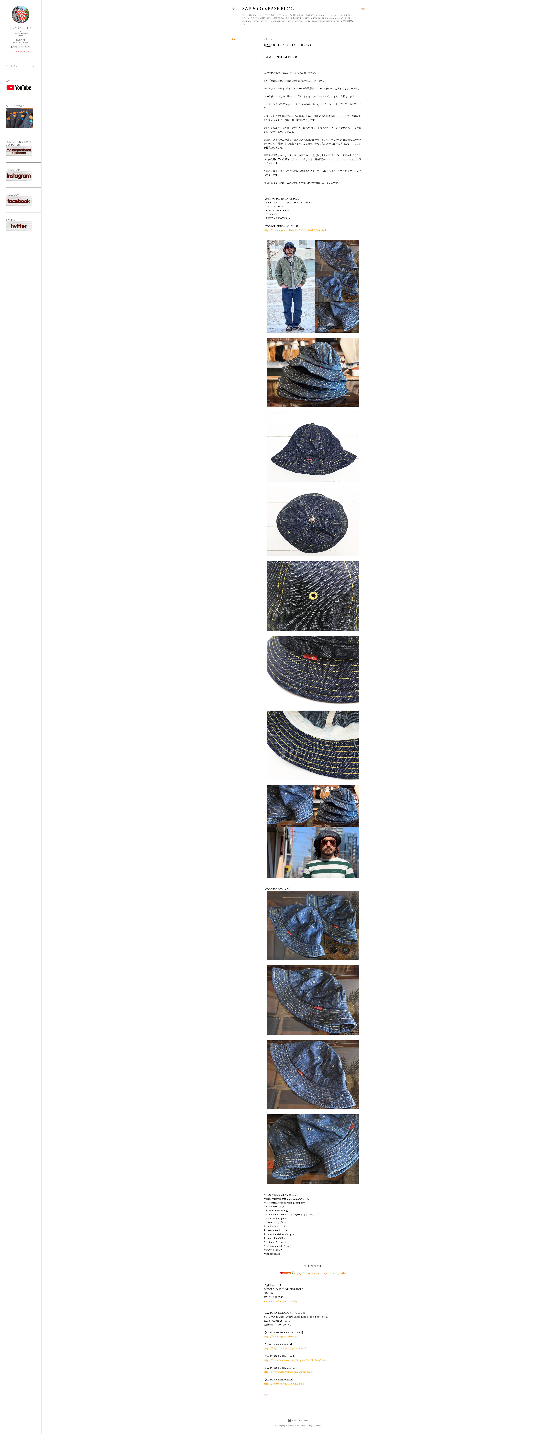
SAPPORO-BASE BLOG (268, 8)
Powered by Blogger (300, 1420)
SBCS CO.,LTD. (21, 28)
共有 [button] (234, 39)
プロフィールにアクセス (20, 51)
